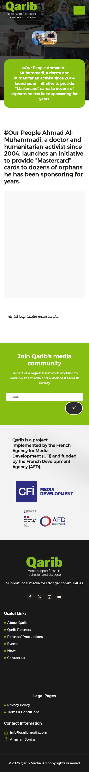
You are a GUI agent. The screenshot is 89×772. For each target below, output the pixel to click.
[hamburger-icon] (79, 10)
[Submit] (74, 408)
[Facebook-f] (30, 597)
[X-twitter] (40, 597)
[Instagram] (49, 597)
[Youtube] (59, 597)
